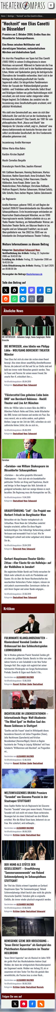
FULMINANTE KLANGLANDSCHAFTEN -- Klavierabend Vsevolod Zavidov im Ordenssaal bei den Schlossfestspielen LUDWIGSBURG (25, 644)
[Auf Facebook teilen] (40, 290)
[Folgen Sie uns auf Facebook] (32, 1003)
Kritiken (23, 684)
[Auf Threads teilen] (14, 290)
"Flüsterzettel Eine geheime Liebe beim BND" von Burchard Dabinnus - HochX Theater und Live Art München (26, 399)
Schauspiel (30, 250)
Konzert (16, 684)
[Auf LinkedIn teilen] (48, 290)
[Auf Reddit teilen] (5, 298)
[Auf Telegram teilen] (23, 298)
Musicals (40, 986)
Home (3, 15)
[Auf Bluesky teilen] (23, 290)
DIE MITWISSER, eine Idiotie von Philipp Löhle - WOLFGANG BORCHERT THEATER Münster (27, 350)
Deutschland (19, 250)
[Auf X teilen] (5, 290)
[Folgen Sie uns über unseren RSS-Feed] (40, 1003)
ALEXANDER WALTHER (25, 677)
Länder (29, 684)
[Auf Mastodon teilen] (31, 290)
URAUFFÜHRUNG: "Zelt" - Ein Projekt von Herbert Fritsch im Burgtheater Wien (27, 512)
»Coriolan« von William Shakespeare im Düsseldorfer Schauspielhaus (26, 468)
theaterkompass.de (34, 274)
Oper (38, 834)
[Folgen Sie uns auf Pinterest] (23, 1003)
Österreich (17, 548)
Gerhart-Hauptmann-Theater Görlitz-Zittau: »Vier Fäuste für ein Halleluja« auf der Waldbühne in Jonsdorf (27, 562)
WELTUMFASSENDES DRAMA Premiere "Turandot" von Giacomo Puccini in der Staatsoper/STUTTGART (26, 796)
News (37, 250)
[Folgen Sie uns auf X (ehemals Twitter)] (15, 1003)
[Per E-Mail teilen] (31, 298)
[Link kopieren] (40, 298)
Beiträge (11, 15)
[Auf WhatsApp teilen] (14, 298)
